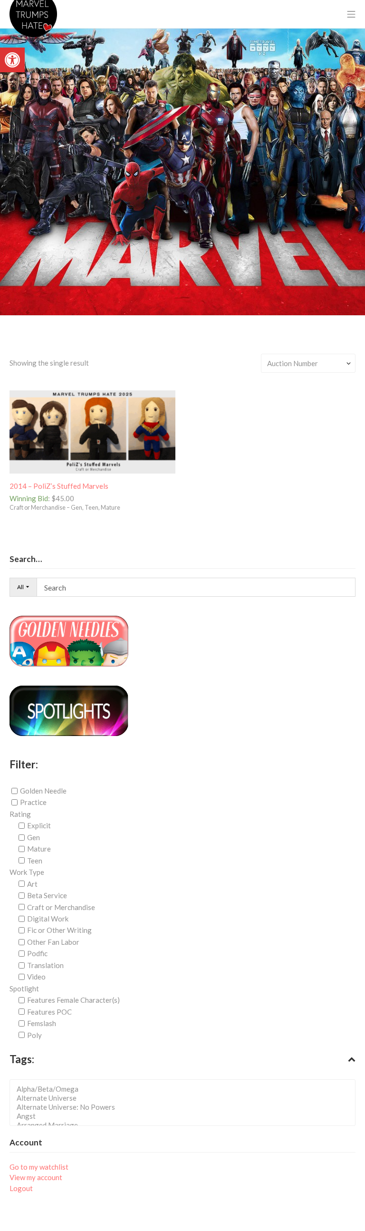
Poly (34, 1034)
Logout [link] (21, 1188)
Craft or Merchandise (61, 906)
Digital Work (47, 918)
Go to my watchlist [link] (39, 1167)
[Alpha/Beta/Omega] (185, 1089)
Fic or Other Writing (59, 930)
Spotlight (24, 988)
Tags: (22, 1059)
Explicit (39, 825)
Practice (33, 802)
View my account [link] (36, 1177)
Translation (45, 965)
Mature (39, 848)
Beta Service (47, 895)
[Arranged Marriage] (185, 1125)
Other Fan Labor (53, 942)
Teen (34, 860)
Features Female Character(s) (73, 1000)
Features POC (49, 1012)
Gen (33, 837)
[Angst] (185, 1116)
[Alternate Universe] (185, 1098)
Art (32, 884)
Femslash (41, 1023)
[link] (12, 60)
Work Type (27, 872)
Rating (20, 814)
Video (36, 976)
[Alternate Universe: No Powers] (185, 1107)
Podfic (37, 953)
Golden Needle (43, 790)
